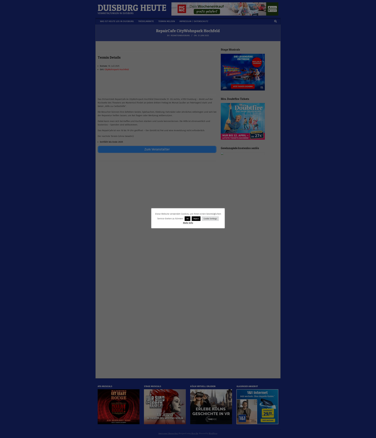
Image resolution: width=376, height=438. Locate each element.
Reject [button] (196, 219)
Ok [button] (187, 219)
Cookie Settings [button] (210, 219)
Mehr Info (188, 222)
